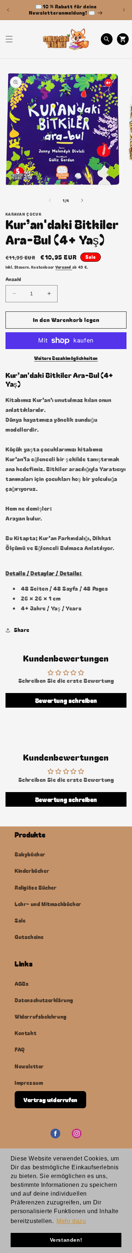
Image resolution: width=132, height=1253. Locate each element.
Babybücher (30, 854)
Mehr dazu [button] (71, 1221)
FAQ (20, 1049)
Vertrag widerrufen (50, 1100)
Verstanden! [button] (66, 1240)
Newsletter (29, 1066)
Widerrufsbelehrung (41, 1016)
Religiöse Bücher (36, 887)
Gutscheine (29, 936)
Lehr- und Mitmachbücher (48, 904)
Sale (20, 920)
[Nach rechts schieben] (82, 200)
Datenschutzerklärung (44, 1000)
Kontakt (25, 1033)
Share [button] (21, 629)
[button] (9, 39)
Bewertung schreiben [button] (66, 700)
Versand (63, 267)
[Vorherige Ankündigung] (8, 10)
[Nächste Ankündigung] (124, 10)
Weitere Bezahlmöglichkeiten (66, 358)
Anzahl (13, 279)
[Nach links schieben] (50, 200)
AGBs (22, 983)
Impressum (29, 1082)
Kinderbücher (32, 870)
